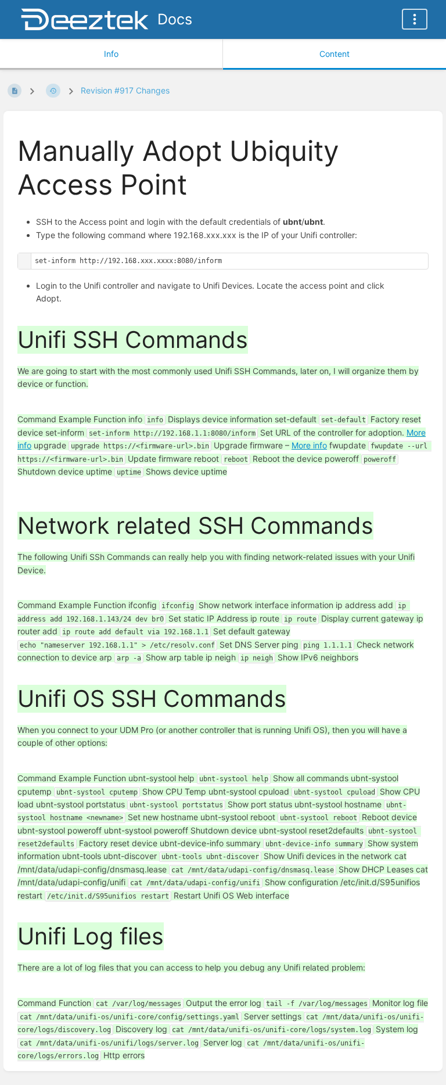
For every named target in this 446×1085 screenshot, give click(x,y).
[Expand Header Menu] (414, 19)
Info (111, 54)
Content (334, 54)
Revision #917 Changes (125, 90)
